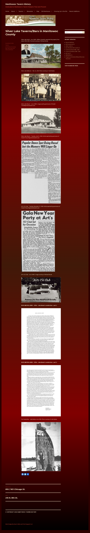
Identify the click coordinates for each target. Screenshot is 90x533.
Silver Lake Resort (9, 49)
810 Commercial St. (70, 44)
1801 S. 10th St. (69, 46)
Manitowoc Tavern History (18, 4)
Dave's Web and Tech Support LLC (23, 524)
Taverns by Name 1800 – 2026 (72, 49)
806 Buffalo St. (69, 55)
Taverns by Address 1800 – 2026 (73, 51)
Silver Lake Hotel (11, 48)
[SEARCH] (83, 32)
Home (7, 11)
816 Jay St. (68, 53)
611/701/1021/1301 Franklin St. (73, 48)
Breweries (30, 11)
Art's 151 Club (8, 46)
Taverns (21, 11)
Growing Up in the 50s (60, 11)
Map (38, 11)
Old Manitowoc (45, 11)
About (13, 11)
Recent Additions (74, 11)
